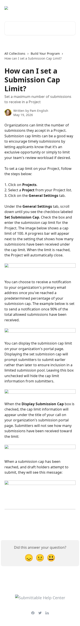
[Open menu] (72, 8)
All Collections (14, 53)
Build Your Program (45, 53)
